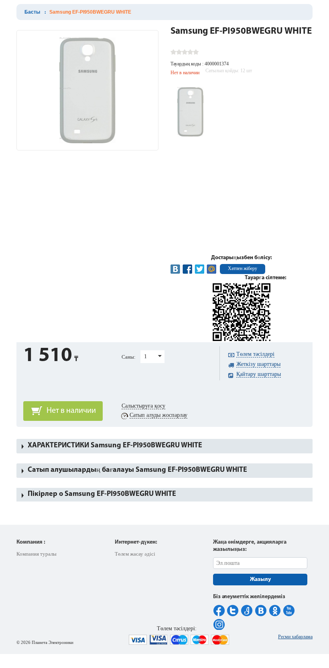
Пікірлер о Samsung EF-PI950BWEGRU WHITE (102, 494)
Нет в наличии (71, 411)
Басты (32, 12)
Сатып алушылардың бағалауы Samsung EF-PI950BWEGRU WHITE (137, 470)
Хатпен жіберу (242, 268)
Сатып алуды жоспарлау (158, 415)
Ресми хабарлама (295, 637)
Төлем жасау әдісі (135, 554)
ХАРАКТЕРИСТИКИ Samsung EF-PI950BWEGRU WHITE (115, 445)
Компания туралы (36, 554)
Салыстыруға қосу (143, 406)
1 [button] (145, 356)
